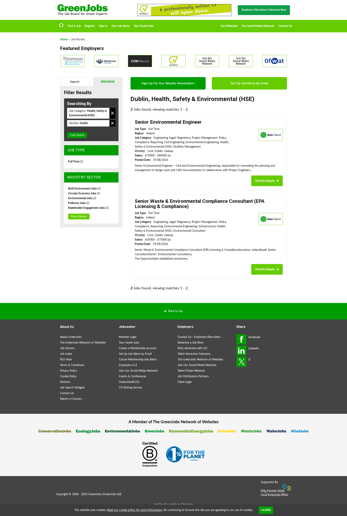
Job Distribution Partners (193, 376)
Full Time (75, 161)
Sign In (103, 26)
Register (90, 26)
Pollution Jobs (78, 203)
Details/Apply (265, 180)
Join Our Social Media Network (138, 370)
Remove (112, 113)
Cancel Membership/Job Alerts (138, 359)
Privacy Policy (68, 370)
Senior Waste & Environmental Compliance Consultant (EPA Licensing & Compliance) (199, 203)
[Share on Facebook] (241, 339)
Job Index (66, 354)
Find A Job (74, 26)
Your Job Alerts (120, 26)
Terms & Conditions (72, 365)
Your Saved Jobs (144, 26)
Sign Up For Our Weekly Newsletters (168, 83)
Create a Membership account (137, 348)
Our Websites (229, 26)
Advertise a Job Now (190, 342)
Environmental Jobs (82, 198)
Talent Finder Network (191, 370)
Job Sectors (67, 348)
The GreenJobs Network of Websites (83, 342)
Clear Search (77, 135)
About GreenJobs (71, 337)
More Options (79, 216)
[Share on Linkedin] (241, 351)
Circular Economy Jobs (84, 193)
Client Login (185, 382)
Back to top (175, 311)
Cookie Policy (68, 376)
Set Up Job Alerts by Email (135, 354)
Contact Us (285, 26)
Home (61, 25)
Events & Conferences (132, 376)
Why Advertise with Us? (192, 348)
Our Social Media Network (258, 26)
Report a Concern (71, 399)
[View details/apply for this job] (271, 134)
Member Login (128, 337)
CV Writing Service (130, 387)
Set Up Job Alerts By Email (249, 83)
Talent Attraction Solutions (194, 354)
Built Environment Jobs (84, 188)
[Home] (93, 10)
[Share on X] (241, 362)
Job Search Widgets (72, 387)
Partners (65, 382)
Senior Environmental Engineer (168, 122)
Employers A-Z (128, 365)
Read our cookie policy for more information (134, 510)
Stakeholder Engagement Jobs (88, 208)
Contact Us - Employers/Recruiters (199, 337)
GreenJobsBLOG (129, 382)
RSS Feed (66, 359)
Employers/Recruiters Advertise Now (264, 10)
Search (75, 81)
